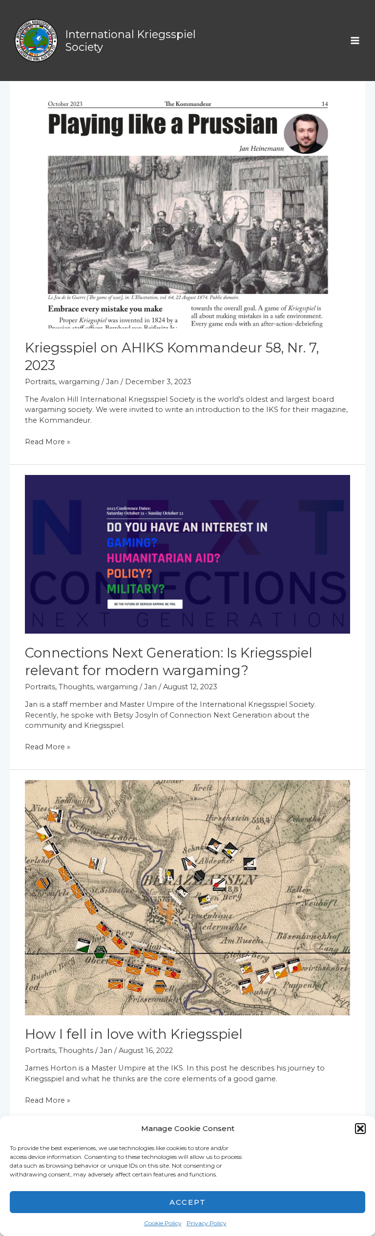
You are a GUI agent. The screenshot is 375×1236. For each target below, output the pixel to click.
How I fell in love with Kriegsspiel (134, 1034)
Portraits (40, 381)
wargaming (79, 381)
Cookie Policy (163, 1223)
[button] (360, 1128)
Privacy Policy (207, 1223)
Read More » (47, 441)
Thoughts (76, 686)
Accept (187, 1202)
